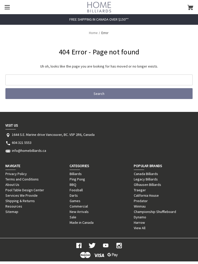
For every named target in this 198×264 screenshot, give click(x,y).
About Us (12, 184)
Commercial (79, 206)
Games (75, 201)
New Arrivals (79, 211)
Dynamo (140, 217)
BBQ (73, 184)
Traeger (140, 190)
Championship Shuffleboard (155, 211)
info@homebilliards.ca (29, 150)
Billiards (76, 173)
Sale (73, 217)
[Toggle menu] (7, 7)
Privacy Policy (16, 173)
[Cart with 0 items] (190, 7)
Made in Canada (82, 222)
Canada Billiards (146, 173)
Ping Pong (77, 179)
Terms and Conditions (22, 179)
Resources (13, 206)
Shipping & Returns (20, 201)
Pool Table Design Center (24, 190)
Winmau (140, 206)
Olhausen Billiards (147, 184)
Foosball (76, 190)
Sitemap (11, 211)
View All (139, 228)
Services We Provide (21, 195)
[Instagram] (119, 245)
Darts (74, 195)
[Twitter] (92, 245)
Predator (141, 201)
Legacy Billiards (146, 179)
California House (146, 195)
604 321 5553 (21, 142)
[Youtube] (105, 245)
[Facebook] (78, 245)
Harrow (139, 222)
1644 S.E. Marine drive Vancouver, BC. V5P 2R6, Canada (53, 134)
